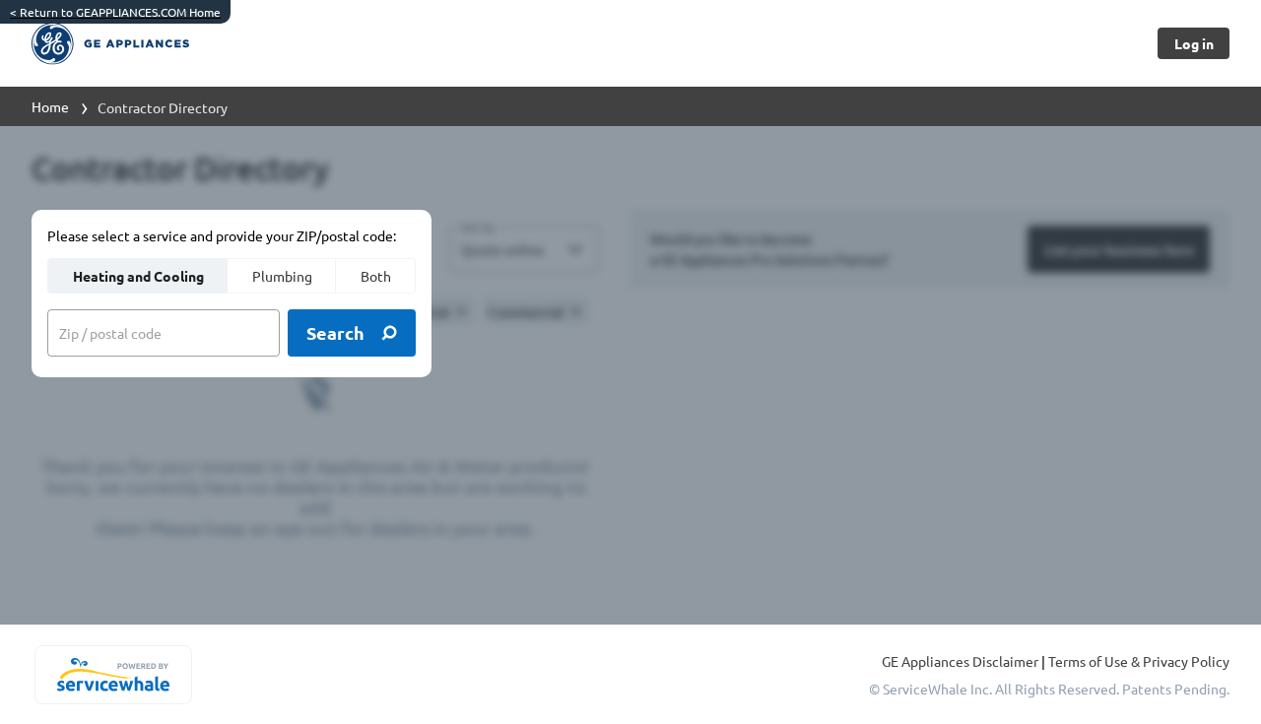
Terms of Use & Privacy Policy (1138, 661)
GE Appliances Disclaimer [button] (961, 661)
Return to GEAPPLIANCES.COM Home (115, 12)
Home (50, 106)
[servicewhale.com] (113, 674)
